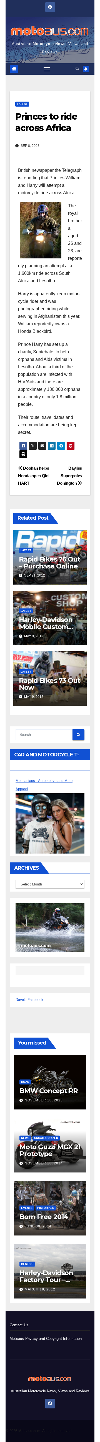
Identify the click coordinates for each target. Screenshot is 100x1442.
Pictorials (45, 1207)
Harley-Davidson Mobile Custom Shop (45, 627)
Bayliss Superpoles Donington (69, 475)
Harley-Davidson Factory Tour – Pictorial (46, 1280)
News (25, 1137)
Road (25, 1081)
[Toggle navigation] (47, 69)
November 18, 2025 (44, 1100)
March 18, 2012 (40, 1289)
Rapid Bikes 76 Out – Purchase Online (49, 562)
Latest (22, 103)
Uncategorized (46, 1137)
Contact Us (19, 1325)
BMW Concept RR (48, 1091)
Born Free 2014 (43, 1217)
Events (26, 1207)
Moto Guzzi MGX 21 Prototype (50, 1150)
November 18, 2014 (44, 1163)
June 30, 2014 (38, 1226)
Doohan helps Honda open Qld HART (33, 475)
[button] (77, 69)
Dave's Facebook (29, 1000)
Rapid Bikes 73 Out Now (49, 683)
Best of (27, 1263)
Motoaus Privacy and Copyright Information (46, 1339)
